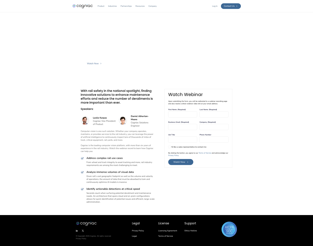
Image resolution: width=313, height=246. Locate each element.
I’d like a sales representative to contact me (188, 147)
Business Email (178, 122)
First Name (177, 109)
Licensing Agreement (167, 230)
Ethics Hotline (190, 230)
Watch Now (179, 161)
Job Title (171, 135)
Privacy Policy (173, 155)
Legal (134, 236)
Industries (112, 6)
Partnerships (126, 6)
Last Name (208, 109)
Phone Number (205, 135)
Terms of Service (205, 153)
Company (152, 6)
